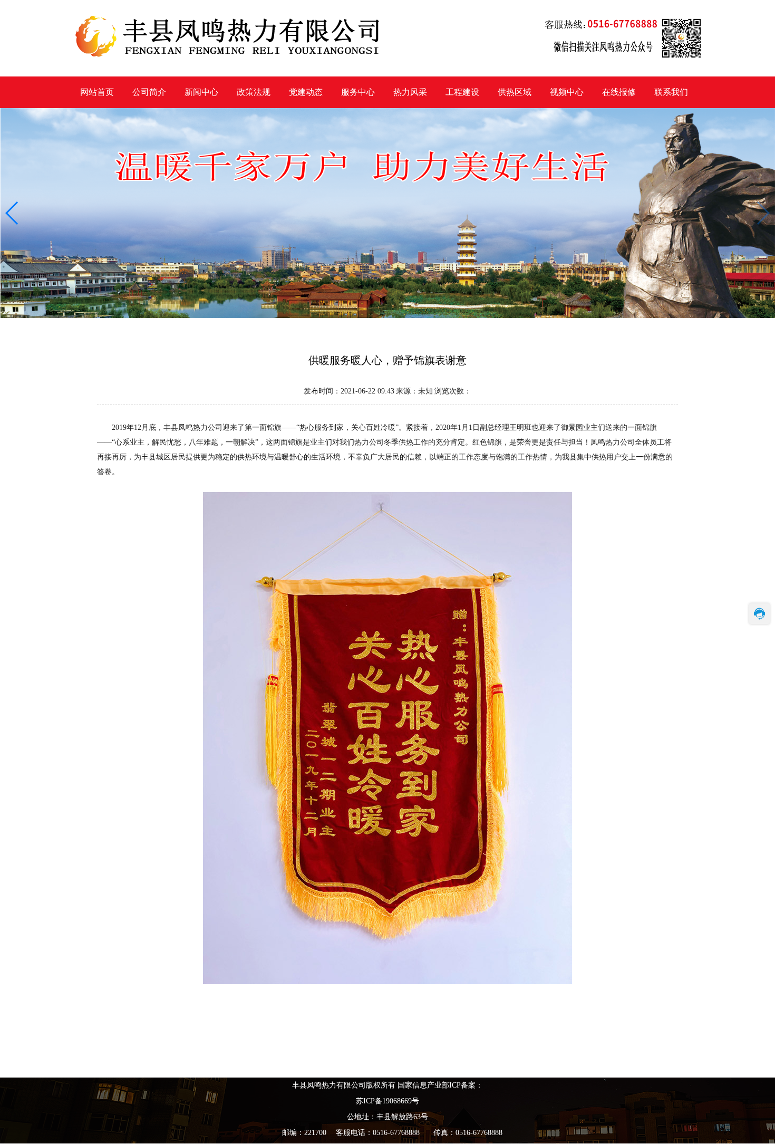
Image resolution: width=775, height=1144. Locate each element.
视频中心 (567, 92)
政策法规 (253, 92)
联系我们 (671, 92)
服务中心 (358, 92)
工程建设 (462, 92)
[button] (12, 213)
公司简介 (149, 92)
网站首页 (97, 92)
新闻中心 (201, 92)
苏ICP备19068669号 (387, 1101)
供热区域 (514, 92)
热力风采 (410, 92)
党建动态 (306, 92)
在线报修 (619, 92)
